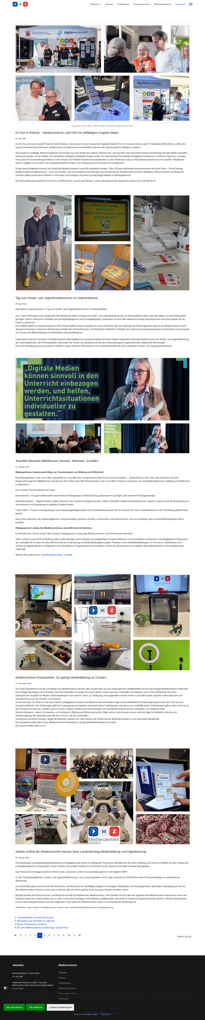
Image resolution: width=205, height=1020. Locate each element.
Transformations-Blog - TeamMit (56, 555)
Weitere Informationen (96, 1013)
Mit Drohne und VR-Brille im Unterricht (36, 921)
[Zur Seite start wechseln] (15, 935)
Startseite (94, 4)
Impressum (114, 1013)
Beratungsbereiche (162, 4)
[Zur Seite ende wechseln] (80, 935)
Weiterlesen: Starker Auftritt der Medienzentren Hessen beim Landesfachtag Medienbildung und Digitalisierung (64, 907)
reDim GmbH (112, 1016)
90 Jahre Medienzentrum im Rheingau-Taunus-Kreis (43, 927)
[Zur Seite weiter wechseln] (74, 935)
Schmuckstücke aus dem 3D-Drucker (35, 917)
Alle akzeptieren (14, 1007)
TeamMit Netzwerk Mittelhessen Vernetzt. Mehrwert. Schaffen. (57, 461)
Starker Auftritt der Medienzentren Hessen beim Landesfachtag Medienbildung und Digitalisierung (80, 851)
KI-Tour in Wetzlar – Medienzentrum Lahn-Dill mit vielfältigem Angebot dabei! (67, 132)
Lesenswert (180, 4)
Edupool (109, 4)
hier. (44, 725)
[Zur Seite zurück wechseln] (20, 935)
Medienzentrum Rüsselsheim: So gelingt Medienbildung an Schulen (60, 677)
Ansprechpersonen (141, 4)
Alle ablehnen (36, 1007)
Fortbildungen (123, 4)
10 (69, 935)
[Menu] (190, 4)
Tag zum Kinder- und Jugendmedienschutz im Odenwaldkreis (56, 298)
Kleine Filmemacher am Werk (31, 924)
